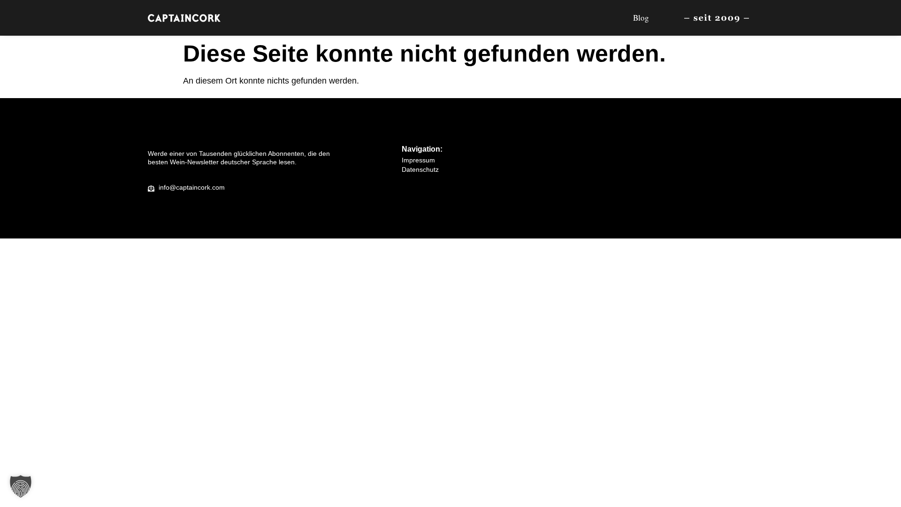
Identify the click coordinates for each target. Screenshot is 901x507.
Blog (641, 17)
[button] (20, 486)
